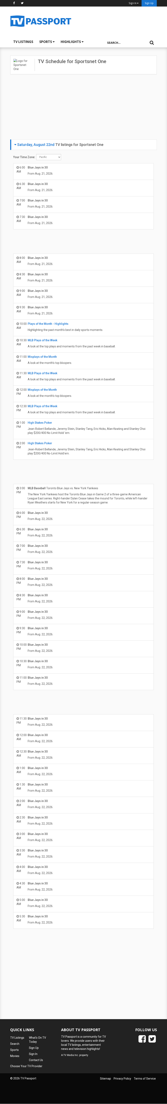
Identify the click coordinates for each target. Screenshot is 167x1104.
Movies (14, 1056)
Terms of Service (145, 1078)
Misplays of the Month (42, 356)
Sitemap (105, 1078)
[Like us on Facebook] (14, 3)
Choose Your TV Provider (26, 1066)
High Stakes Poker (40, 422)
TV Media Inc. (71, 1055)
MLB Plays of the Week (42, 340)
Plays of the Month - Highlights (48, 323)
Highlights (71, 41)
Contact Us (36, 1060)
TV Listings (23, 41)
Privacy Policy (122, 1078)
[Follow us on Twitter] (22, 3)
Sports (46, 41)
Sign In (33, 1054)
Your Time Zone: (24, 157)
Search (14, 1043)
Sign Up (149, 3)
